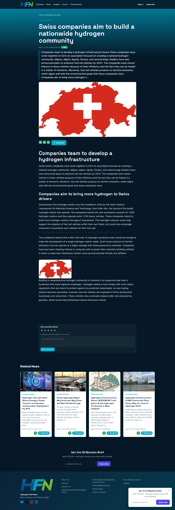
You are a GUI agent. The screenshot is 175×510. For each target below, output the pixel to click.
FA (40, 142)
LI (48, 142)
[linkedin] (36, 502)
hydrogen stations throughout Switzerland (72, 220)
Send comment (47, 349)
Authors (65, 483)
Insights (56, 4)
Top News (40, 4)
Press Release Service (101, 485)
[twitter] (26, 502)
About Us (65, 480)
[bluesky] (21, 502)
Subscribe (150, 4)
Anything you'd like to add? (54, 334)
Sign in (140, 4)
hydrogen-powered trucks (101, 237)
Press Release (76, 4)
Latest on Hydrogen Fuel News (50, 15)
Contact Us (66, 486)
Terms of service (99, 492)
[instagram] (31, 502)
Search (65, 4)
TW (44, 142)
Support (126, 483)
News (48, 4)
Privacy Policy (97, 489)
